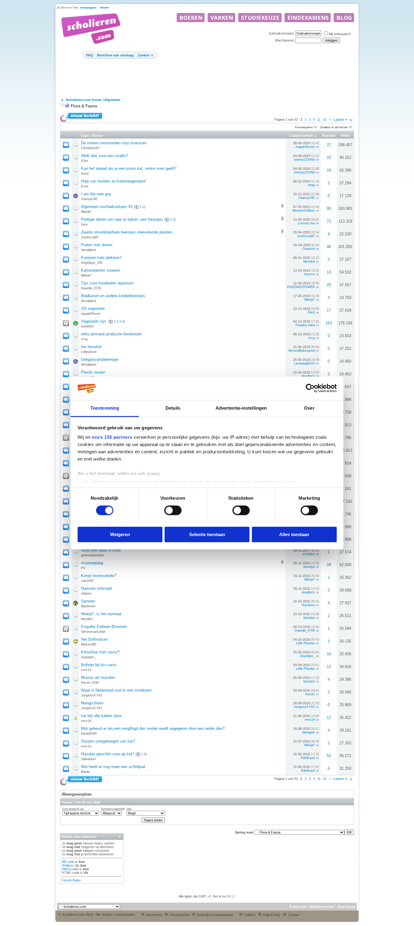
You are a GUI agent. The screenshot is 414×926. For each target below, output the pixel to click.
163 (329, 323)
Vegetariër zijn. (94, 321)
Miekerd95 (88, 644)
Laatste (340, 119)
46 (329, 246)
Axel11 (310, 694)
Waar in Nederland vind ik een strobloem (116, 690)
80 (329, 208)
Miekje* (86, 211)
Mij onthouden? (340, 34)
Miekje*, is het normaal (101, 614)
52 (329, 755)
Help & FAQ (271, 915)
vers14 (86, 670)
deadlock (308, 376)
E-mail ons (297, 906)
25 (329, 285)
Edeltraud (308, 758)
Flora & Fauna (84, 106)
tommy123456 (304, 159)
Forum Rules (71, 880)
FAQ (89, 55)
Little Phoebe (305, 643)
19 (329, 170)
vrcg (84, 339)
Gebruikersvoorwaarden (214, 915)
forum (104, 7)
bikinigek (308, 732)
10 (329, 157)
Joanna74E (89, 199)
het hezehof (91, 346)
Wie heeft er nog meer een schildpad (113, 766)
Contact (293, 915)
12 (329, 666)
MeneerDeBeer (303, 210)
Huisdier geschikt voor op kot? (107, 754)
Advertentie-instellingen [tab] (241, 408)
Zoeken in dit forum (334, 127)
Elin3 (311, 312)
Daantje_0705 (91, 288)
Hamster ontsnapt (96, 588)
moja (311, 185)
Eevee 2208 (89, 682)
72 (329, 221)
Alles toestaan (294, 534)
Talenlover (88, 759)
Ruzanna (308, 605)
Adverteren (153, 915)
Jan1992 (87, 580)
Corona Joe (306, 223)
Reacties (329, 135)
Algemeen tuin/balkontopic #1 (107, 206)
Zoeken (143, 55)
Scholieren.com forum (83, 100)
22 (329, 145)
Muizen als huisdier (98, 677)
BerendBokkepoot (302, 350)
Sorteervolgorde (113, 809)
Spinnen (88, 601)
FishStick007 (90, 148)
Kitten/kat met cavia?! (100, 652)
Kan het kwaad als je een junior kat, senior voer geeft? (128, 168)
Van (129, 809)
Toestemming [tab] (104, 408)
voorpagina (88, 7)
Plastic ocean (93, 372)
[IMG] (66, 869)
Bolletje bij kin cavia (98, 665)
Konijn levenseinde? (98, 575)
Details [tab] (172, 408)
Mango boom (92, 703)
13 (329, 272)
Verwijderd (88, 250)
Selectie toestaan (207, 534)
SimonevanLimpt (93, 631)
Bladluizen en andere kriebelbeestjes (113, 296)
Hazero (309, 274)
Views (345, 135)
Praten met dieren (96, 245)
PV (83, 568)
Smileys (67, 865)
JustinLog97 (90, 237)
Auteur (97, 135)
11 (319, 119)
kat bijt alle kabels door (101, 715)
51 (325, 119)
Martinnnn (88, 606)
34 (329, 564)
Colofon (249, 915)
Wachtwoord (284, 40)
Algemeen (112, 100)
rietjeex (86, 593)
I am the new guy (96, 194)
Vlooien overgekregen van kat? (108, 741)
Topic (85, 135)
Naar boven (346, 906)
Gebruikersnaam (281, 33)
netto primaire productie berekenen (111, 334)
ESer (84, 161)
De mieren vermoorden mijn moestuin (113, 143)
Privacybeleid (179, 915)
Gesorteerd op (73, 809)
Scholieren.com (321, 906)
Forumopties (304, 127)
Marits (85, 771)
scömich (308, 554)
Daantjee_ (88, 657)
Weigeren (120, 534)
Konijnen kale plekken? (101, 257)
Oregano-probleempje (99, 359)
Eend (84, 173)
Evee (84, 186)
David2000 (89, 733)
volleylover (89, 352)
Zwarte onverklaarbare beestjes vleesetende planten (126, 232)
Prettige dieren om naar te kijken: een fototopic (122, 219)
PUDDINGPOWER (301, 287)
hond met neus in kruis (101, 550)
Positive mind (305, 325)
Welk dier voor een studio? (104, 155)
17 (329, 310)
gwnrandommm (92, 555)
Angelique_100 (91, 262)
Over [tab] (309, 408)
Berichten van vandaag (115, 55)
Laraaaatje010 (304, 363)
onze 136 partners (112, 437)
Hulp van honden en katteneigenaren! (113, 181)
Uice (84, 224)
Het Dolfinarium (94, 639)
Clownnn (308, 248)
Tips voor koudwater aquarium (107, 283)
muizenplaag (92, 563)
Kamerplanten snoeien (100, 270)
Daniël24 (87, 326)
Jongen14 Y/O (91, 695)
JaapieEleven (305, 147)
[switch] (173, 510)
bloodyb (309, 261)
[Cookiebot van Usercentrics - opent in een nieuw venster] (310, 388)
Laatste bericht (301, 135)
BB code (68, 862)
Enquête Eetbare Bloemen (104, 626)
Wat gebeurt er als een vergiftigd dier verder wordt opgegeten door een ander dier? (153, 728)
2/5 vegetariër (93, 308)
